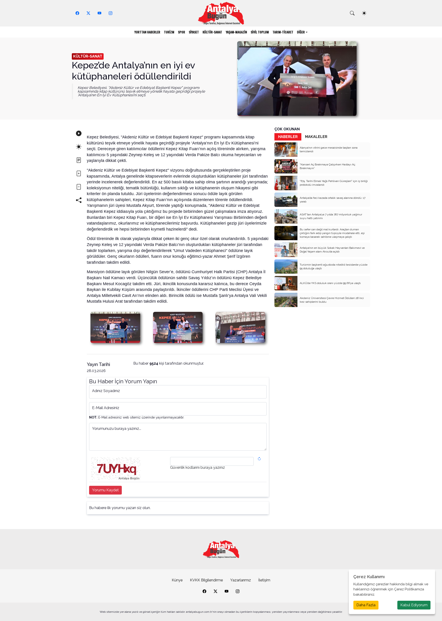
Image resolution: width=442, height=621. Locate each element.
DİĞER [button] (301, 31)
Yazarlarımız (240, 580)
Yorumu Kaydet (105, 490)
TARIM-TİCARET (283, 31)
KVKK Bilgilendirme (206, 580)
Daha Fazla (365, 605)
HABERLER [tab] (288, 137)
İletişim (264, 580)
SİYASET (194, 31)
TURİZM (169, 31)
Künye (177, 580)
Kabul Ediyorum (413, 605)
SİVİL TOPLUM (260, 31)
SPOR (181, 31)
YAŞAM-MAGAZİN (236, 31)
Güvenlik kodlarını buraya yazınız (197, 467)
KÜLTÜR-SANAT (212, 31)
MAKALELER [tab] (316, 137)
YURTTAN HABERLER (147, 31)
